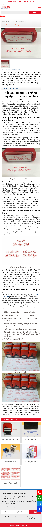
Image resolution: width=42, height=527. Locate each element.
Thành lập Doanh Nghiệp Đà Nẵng (32, 517)
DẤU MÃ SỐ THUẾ (10, 483)
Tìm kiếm (35, 12)
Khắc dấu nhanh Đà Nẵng (10, 25)
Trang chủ (5, 21)
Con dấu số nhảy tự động (31, 462)
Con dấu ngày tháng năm (10, 439)
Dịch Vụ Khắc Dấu (18, 21)
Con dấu (17, 517)
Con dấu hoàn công (31, 439)
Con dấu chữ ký (10, 461)
